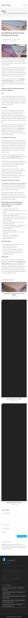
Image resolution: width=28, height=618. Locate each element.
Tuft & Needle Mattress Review (14, 502)
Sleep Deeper (6, 5)
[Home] (1, 13)
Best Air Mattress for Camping (14, 399)
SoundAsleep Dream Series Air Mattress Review (17, 13)
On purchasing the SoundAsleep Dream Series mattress (13, 183)
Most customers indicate (13, 156)
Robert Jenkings (6, 39)
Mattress (5, 41)
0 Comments (13, 41)
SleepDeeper (3, 544)
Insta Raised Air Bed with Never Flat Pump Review (14, 294)
